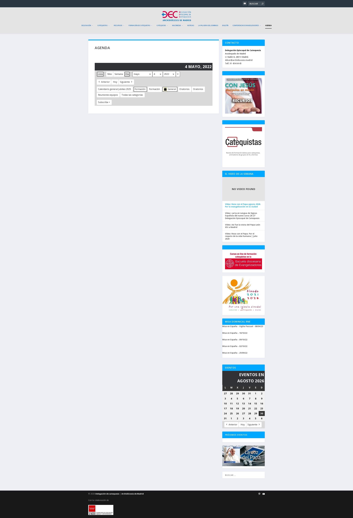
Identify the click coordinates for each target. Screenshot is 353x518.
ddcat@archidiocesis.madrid (238, 60)
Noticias (190, 25)
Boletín (225, 25)
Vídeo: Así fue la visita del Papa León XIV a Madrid (242, 225)
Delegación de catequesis (107, 493)
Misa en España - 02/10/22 (234, 346)
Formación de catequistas (139, 25)
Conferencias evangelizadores (245, 25)
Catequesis (161, 25)
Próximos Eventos (236, 434)
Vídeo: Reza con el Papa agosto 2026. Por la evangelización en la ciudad (243, 205)
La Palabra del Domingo (208, 25)
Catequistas (102, 25)
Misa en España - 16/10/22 (234, 333)
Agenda (268, 25)
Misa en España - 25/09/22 (234, 352)
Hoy (115, 81)
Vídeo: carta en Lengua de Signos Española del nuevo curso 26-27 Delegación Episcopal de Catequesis (242, 215)
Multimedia (176, 25)
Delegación (86, 25)
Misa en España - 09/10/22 (234, 339)
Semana (119, 74)
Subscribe (103, 102)
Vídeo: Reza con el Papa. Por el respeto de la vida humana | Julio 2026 (241, 236)
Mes (109, 74)
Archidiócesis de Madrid (132, 493)
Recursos (118, 25)
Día (127, 74)
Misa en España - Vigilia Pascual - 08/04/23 (242, 326)
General (172, 89)
